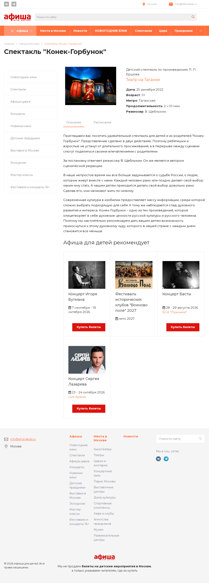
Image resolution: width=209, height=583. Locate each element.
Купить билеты (89, 327)
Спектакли (77, 455)
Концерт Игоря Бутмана (82, 297)
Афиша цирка (79, 461)
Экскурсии (77, 503)
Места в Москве (100, 438)
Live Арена (77, 397)
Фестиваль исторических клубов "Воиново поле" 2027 (131, 302)
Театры (99, 455)
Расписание (102, 122)
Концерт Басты (176, 294)
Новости (130, 436)
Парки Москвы (105, 481)
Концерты (76, 467)
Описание (73, 122)
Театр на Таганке (143, 79)
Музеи (98, 529)
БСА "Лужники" (174, 312)
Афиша (75, 436)
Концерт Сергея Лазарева (83, 381)
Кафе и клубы (104, 513)
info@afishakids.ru (186, 3)
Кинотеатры (102, 449)
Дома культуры (105, 497)
